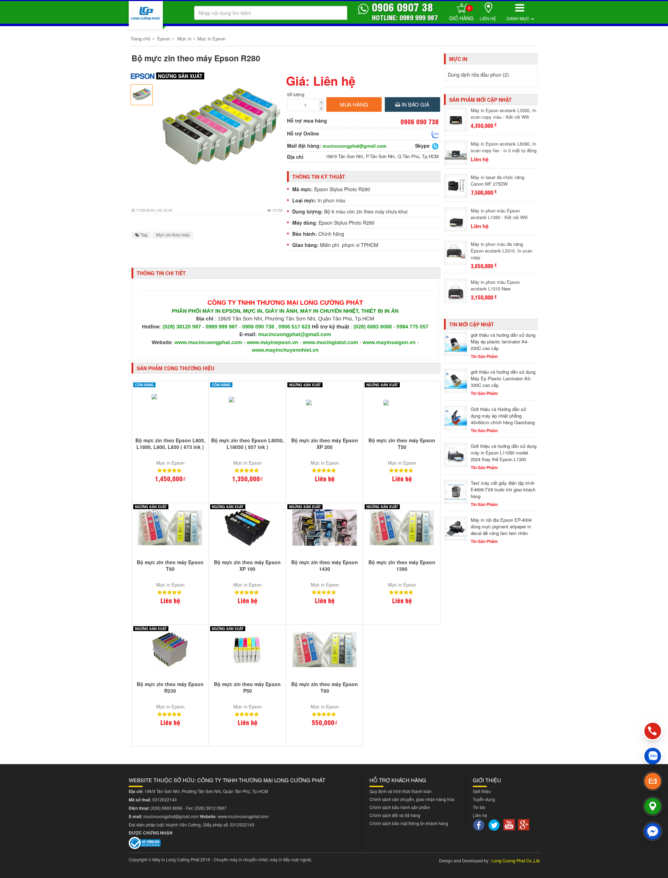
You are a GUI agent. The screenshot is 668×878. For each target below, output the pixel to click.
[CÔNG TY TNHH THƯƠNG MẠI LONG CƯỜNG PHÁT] (146, 15)
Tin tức (479, 807)
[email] (652, 781)
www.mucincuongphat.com (208, 342)
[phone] (653, 731)
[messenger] (652, 831)
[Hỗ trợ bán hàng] (435, 134)
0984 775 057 (413, 327)
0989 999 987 (222, 327)
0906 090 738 (258, 327)
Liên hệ (488, 18)
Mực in (184, 38)
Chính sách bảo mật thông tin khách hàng (408, 823)
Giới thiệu (482, 791)
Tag (144, 235)
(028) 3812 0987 (210, 808)
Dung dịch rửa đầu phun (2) (478, 74)
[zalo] (652, 756)
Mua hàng (354, 104)
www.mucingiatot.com (330, 342)
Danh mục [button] (519, 18)
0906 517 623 (294, 327)
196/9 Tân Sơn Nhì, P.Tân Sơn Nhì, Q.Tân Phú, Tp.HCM (382, 156)
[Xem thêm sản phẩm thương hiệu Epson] (143, 76)
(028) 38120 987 (182, 327)
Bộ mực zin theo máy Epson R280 (196, 58)
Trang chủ (140, 38)
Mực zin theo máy (173, 235)
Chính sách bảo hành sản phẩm (399, 807)
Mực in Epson (211, 38)
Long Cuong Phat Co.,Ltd (516, 860)
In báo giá (414, 104)
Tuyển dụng (484, 799)
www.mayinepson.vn (272, 342)
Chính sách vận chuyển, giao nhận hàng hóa (411, 799)
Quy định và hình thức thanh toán (400, 791)
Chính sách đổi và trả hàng (394, 815)
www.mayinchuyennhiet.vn (285, 350)
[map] (652, 806)
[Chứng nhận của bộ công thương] (145, 842)
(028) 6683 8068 (372, 327)
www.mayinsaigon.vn (389, 342)
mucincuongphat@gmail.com (355, 146)
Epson (163, 38)
